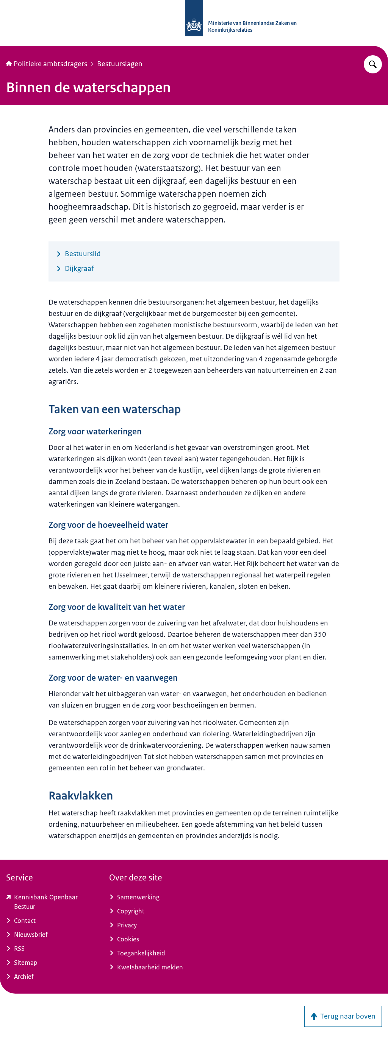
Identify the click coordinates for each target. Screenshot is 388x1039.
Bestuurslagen (119, 63)
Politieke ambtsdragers (50, 63)
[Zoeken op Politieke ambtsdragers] (373, 64)
